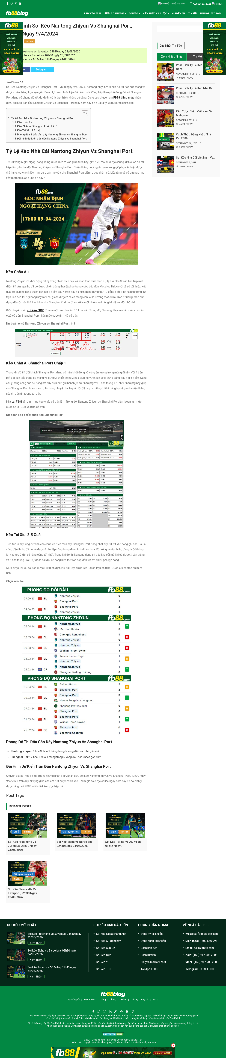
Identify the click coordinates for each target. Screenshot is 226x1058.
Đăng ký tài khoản (152, 933)
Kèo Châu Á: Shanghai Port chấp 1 (37, 126)
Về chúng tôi (73, 999)
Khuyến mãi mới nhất (153, 962)
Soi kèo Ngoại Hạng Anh (111, 933)
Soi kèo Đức (103, 955)
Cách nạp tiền (149, 948)
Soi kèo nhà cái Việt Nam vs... (195, 157)
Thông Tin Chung (108, 999)
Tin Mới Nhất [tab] (201, 56)
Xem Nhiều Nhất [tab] (171, 56)
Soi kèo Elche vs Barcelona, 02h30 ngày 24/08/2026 (43, 55)
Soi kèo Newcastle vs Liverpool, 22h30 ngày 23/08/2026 (22, 893)
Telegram (41, 69)
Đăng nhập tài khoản (153, 941)
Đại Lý (156, 999)
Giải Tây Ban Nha (71, 832)
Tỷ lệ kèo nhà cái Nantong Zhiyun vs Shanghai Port (43, 118)
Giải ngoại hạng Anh (23, 874)
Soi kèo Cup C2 (105, 948)
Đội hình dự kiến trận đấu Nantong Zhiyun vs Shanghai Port (52, 138)
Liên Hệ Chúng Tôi (139, 999)
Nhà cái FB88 (14, 401)
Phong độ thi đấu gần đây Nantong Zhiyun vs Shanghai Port (52, 134)
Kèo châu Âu (24, 122)
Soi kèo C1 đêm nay (108, 941)
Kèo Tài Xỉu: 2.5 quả (28, 130)
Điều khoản (89, 999)
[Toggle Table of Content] (83, 113)
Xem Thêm (36, 943)
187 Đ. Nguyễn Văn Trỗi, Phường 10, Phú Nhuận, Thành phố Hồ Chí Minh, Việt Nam (116, 1042)
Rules (123, 999)
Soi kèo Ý (102, 962)
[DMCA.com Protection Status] (113, 1034)
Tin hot (27, 832)
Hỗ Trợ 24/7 (179, 3)
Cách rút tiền (148, 955)
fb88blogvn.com (208, 933)
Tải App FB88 (149, 969)
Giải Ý (16, 832)
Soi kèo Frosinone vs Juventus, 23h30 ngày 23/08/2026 (45, 51)
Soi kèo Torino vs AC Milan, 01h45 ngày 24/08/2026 (43, 59)
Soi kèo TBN (103, 969)
